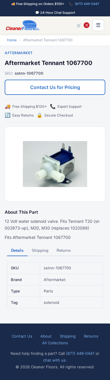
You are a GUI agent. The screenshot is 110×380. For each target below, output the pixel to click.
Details (17, 250)
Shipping (40, 250)
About (46, 336)
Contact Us (22, 336)
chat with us (54, 360)
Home (12, 40)
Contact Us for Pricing (55, 87)
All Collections (55, 342)
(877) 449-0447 (87, 4)
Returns (64, 250)
